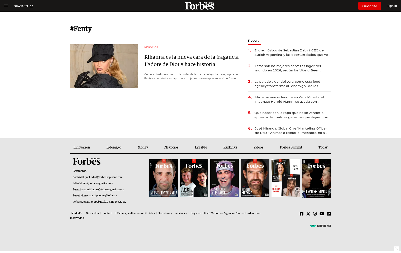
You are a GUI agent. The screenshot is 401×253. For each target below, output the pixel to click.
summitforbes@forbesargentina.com (103, 189)
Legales (195, 213)
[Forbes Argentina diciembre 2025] (255, 178)
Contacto (108, 213)
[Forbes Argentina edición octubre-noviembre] (285, 178)
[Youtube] (322, 214)
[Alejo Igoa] (224, 178)
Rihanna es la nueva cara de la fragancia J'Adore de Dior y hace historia (191, 61)
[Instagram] (315, 214)
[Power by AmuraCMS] (320, 225)
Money (143, 147)
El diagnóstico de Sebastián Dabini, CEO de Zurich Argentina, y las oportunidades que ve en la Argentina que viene (291, 52)
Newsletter (92, 213)
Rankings (230, 147)
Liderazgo (114, 147)
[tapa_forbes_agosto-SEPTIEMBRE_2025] (316, 178)
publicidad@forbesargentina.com (104, 177)
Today (323, 147)
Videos (259, 147)
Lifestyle (201, 147)
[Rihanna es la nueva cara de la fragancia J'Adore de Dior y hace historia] (104, 66)
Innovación (82, 147)
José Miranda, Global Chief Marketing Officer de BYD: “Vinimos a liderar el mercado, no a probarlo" (291, 130)
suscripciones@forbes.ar (103, 195)
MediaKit (76, 213)
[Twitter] (308, 214)
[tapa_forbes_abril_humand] (194, 178)
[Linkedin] (329, 214)
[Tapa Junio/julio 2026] (163, 178)
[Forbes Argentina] (200, 5)
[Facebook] (301, 214)
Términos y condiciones (173, 213)
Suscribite (369, 6)
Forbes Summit (291, 147)
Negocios (171, 147)
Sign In (392, 5)
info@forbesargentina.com (98, 183)
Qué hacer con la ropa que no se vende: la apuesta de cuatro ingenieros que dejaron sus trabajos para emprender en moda (292, 115)
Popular (254, 40)
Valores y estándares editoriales (136, 213)
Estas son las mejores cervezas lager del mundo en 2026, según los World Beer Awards (288, 68)
